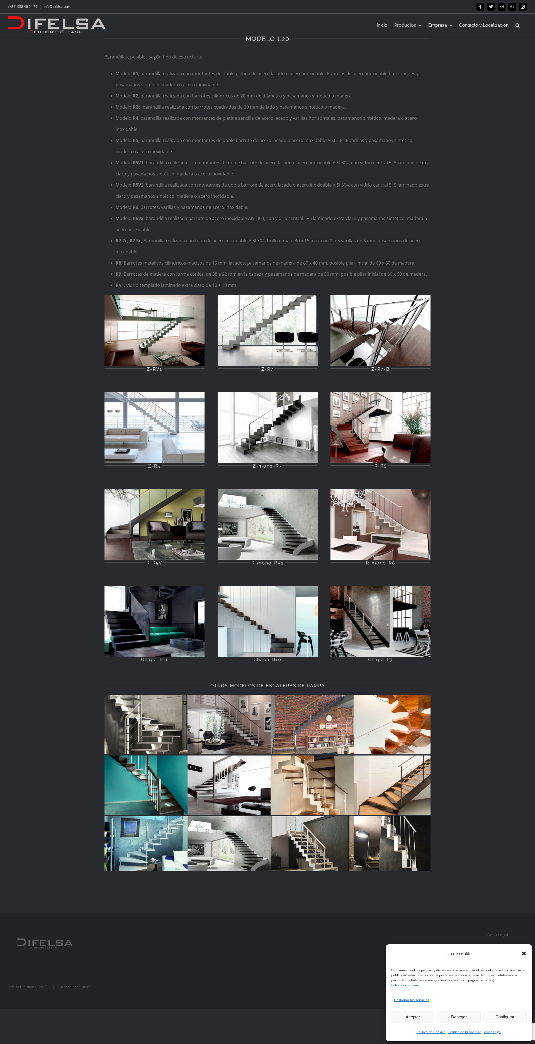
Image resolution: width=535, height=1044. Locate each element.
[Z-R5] (154, 394)
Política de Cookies (431, 1032)
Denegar (459, 1016)
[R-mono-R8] (380, 491)
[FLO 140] (312, 785)
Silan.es (85, 986)
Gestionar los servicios (411, 999)
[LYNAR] (312, 846)
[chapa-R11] (154, 588)
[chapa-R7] (380, 588)
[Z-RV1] (154, 297)
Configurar (504, 1016)
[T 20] (395, 846)
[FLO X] (312, 724)
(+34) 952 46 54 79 (23, 6)
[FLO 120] (146, 846)
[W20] (229, 785)
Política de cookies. (405, 985)
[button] (524, 953)
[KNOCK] (146, 724)
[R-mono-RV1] (268, 491)
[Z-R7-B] (380, 297)
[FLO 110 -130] (146, 785)
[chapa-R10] (268, 588)
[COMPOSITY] (229, 724)
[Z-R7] (268, 297)
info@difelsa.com (56, 6)
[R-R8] (380, 394)
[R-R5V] (154, 491)
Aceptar (413, 1016)
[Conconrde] (395, 724)
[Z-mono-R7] (268, 394)
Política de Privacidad (464, 1032)
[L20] (229, 846)
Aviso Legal (493, 1032)
